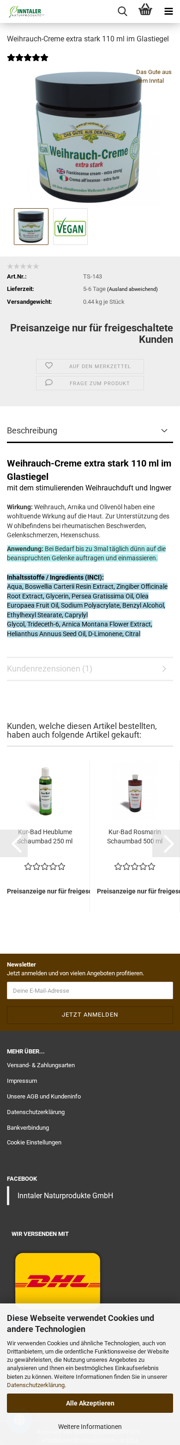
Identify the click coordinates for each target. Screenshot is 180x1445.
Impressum (22, 1080)
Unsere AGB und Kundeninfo (44, 1096)
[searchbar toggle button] (122, 11)
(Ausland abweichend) (132, 289)
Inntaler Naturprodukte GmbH (65, 1195)
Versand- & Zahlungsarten (41, 1065)
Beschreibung (32, 430)
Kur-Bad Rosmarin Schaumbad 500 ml (134, 836)
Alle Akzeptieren (90, 1403)
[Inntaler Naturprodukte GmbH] (23, 11)
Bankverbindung (28, 1127)
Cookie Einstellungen (34, 1142)
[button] (14, 843)
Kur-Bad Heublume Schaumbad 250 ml (44, 836)
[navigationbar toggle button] (168, 11)
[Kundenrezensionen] (27, 63)
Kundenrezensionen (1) (49, 668)
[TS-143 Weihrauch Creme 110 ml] (90, 136)
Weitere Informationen (90, 1426)
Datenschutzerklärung (36, 1385)
